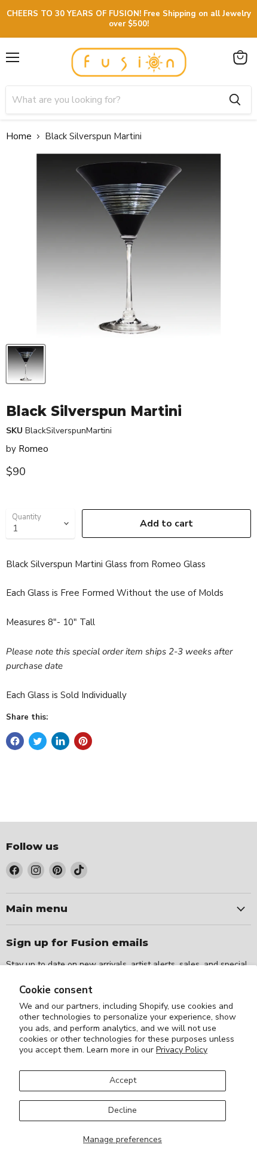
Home (19, 136)
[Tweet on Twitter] (38, 741)
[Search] (235, 100)
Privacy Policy (181, 1049)
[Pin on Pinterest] (83, 741)
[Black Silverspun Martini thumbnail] (26, 364)
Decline (122, 1110)
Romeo (33, 449)
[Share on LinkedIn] (60, 741)
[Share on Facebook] (15, 741)
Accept (122, 1080)
